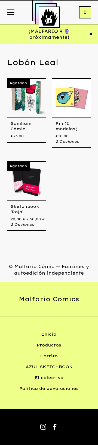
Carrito (49, 355)
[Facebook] (55, 427)
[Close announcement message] (90, 34)
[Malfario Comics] (49, 17)
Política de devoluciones (49, 388)
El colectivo (49, 377)
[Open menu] (10, 12)
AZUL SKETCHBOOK (49, 366)
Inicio (49, 334)
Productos (49, 345)
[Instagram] (43, 427)
